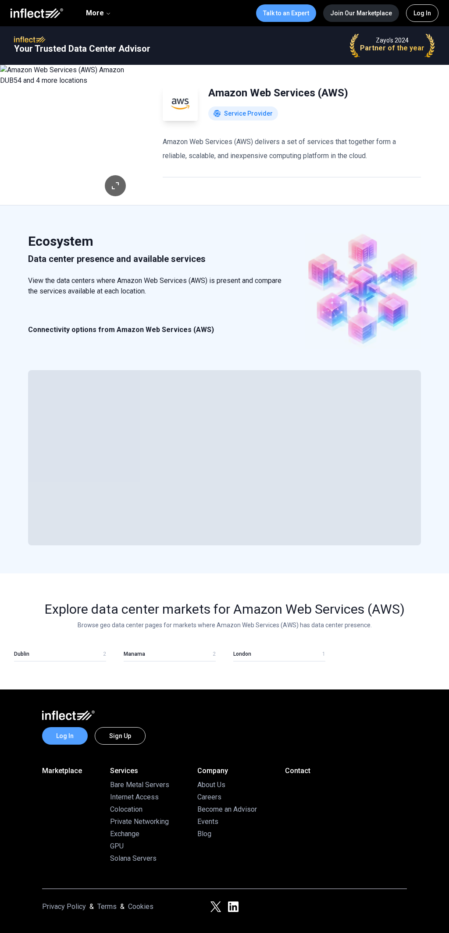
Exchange (124, 834)
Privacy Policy (64, 906)
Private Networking (139, 821)
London (242, 654)
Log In (422, 13)
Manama (134, 654)
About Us (211, 785)
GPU (117, 846)
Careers (209, 797)
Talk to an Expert (286, 13)
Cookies (140, 906)
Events (207, 821)
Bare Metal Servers (139, 785)
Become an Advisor (227, 809)
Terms (107, 906)
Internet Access (134, 797)
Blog (204, 834)
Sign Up (120, 735)
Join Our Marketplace (361, 13)
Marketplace (62, 771)
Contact (297, 771)
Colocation (126, 809)
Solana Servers (133, 858)
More (95, 13)
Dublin (21, 654)
